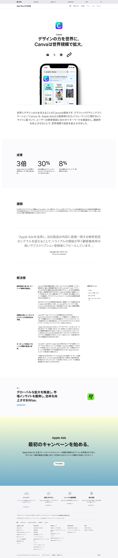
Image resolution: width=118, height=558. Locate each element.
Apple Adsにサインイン (56, 540)
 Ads (19, 2)
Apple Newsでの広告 (72, 528)
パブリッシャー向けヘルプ (73, 530)
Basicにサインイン (38, 549)
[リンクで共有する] (69, 54)
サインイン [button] (98, 6)
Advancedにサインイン (39, 547)
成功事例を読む (21, 405)
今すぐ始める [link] (59, 464)
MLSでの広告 (87, 528)
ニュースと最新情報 (21, 539)
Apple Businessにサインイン (57, 538)
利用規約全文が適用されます (64, 515)
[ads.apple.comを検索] (101, 2)
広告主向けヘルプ (71, 532)
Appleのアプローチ (21, 534)
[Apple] (17, 522)
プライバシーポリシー (46, 555)
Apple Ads (19, 528)
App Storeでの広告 (24, 6)
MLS (87, 2)
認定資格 (36, 530)
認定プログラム (76, 6)
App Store (36, 2)
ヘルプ (93, 6)
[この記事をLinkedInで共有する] (61, 55)
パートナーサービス (38, 536)
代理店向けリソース (55, 533)
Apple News (71, 2)
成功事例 (83, 6)
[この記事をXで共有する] (54, 55)
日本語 (98, 555)
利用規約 (53, 555)
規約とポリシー (20, 530)
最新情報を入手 (20, 541)
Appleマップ (53, 2)
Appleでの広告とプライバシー (24, 532)
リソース (88, 6)
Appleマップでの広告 (56, 528)
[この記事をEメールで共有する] (47, 55)
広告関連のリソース (38, 534)
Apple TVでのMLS (88, 530)
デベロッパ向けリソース (39, 544)
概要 (70, 6)
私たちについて (20, 536)
